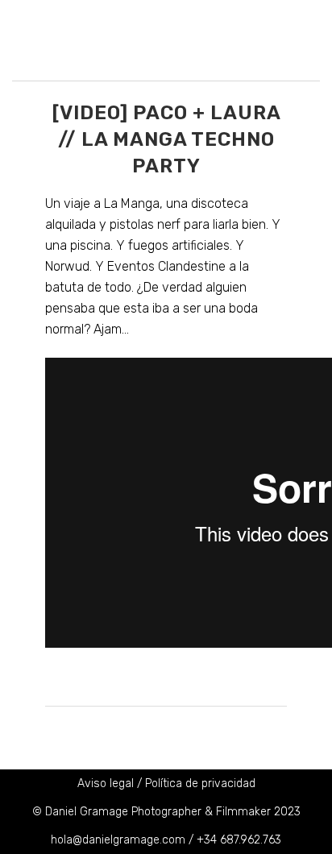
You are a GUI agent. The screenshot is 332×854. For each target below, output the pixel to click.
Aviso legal (105, 783)
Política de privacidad (200, 783)
